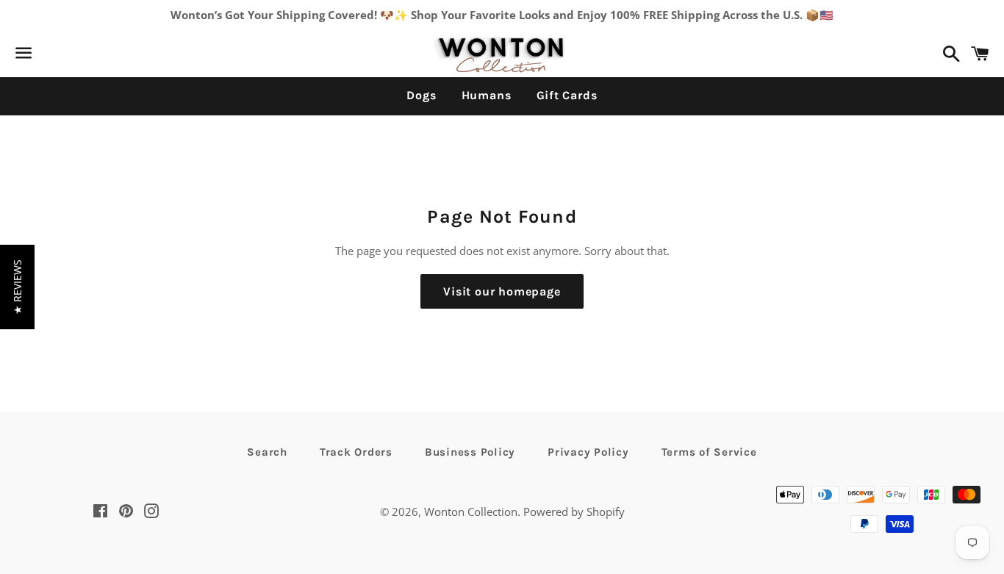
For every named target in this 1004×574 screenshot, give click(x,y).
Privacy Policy (588, 452)
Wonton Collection (470, 511)
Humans (487, 95)
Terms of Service (709, 452)
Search (267, 452)
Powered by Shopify (574, 511)
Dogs (421, 95)
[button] (17, 287)
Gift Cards (567, 95)
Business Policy (470, 452)
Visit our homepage (501, 291)
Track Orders (356, 452)
